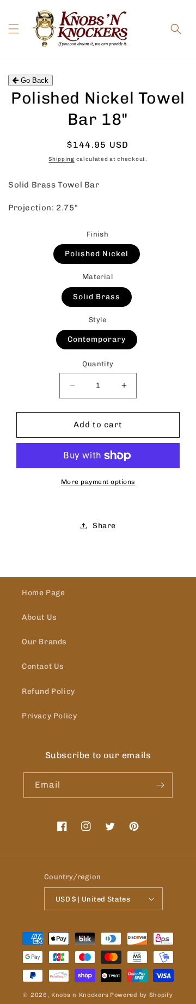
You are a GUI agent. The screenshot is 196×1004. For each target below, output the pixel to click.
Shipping (61, 159)
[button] (14, 29)
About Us (39, 617)
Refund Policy (48, 691)
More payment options (98, 482)
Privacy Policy (49, 716)
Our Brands (44, 641)
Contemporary (97, 339)
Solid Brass (96, 296)
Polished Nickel (96, 253)
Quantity (97, 364)
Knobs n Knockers (79, 995)
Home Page (43, 592)
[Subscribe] (160, 785)
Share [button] (104, 525)
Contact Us (43, 666)
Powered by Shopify (141, 995)
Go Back (33, 80)
